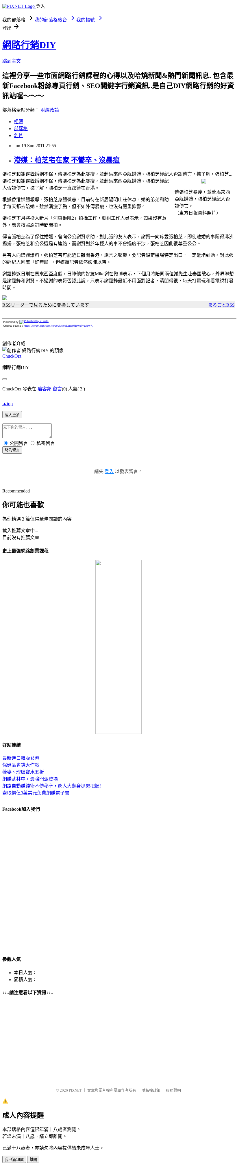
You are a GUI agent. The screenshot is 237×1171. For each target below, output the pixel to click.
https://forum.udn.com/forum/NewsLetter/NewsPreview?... (59, 325)
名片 (18, 135)
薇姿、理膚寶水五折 (23, 772)
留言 (57, 388)
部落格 (21, 128)
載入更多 (12, 415)
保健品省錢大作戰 (20, 765)
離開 (33, 1159)
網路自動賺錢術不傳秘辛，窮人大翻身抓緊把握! (51, 785)
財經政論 (49, 110)
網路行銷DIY (29, 45)
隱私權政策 (151, 1090)
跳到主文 (11, 61)
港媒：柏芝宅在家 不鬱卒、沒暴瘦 (67, 160)
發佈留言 (12, 450)
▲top (7, 403)
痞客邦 (44, 388)
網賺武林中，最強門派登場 (30, 779)
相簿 (18, 121)
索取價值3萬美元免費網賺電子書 (35, 792)
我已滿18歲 (14, 1159)
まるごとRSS (221, 305)
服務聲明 (173, 1090)
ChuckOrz (11, 356)
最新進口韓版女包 (20, 758)
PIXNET (75, 1090)
